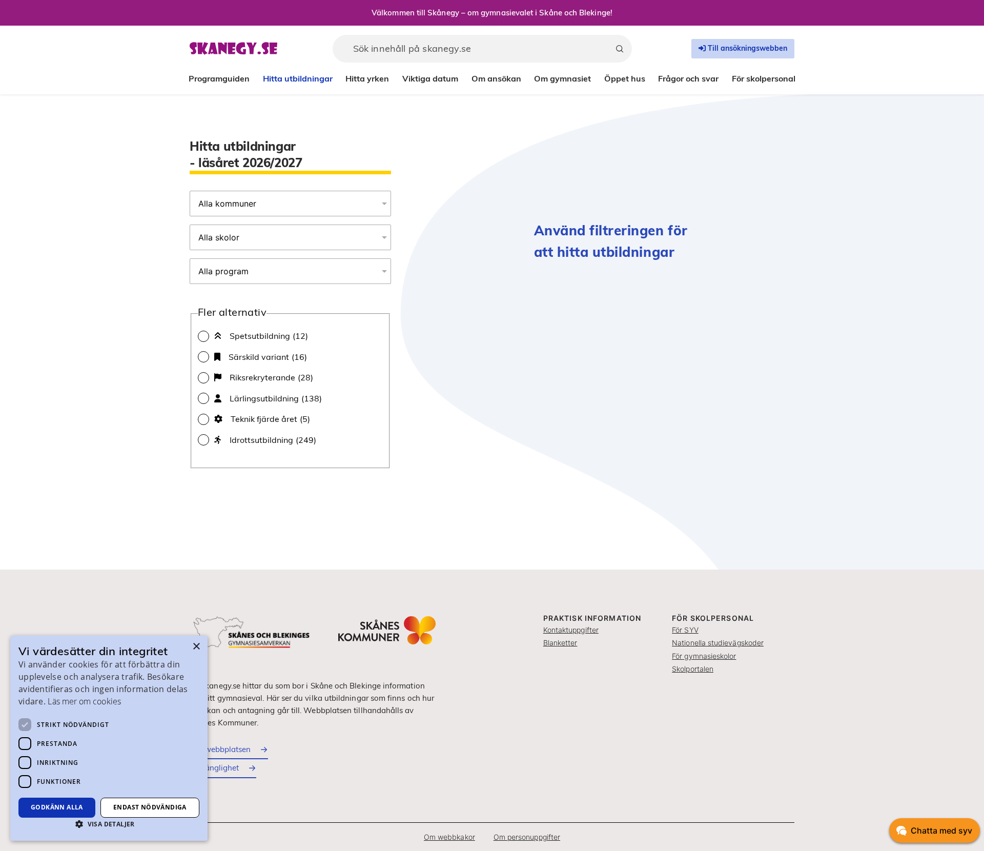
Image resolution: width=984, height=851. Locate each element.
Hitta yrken (367, 78)
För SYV (685, 629)
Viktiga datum (430, 78)
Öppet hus (624, 78)
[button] (108, 824)
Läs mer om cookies (84, 701)
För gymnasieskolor (704, 656)
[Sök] (619, 49)
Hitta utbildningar (298, 78)
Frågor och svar (688, 78)
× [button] (196, 647)
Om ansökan (496, 78)
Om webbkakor (449, 837)
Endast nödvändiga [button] (150, 807)
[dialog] (109, 738)
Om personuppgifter (527, 837)
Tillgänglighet (214, 768)
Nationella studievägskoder (718, 642)
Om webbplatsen (220, 749)
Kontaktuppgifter (571, 629)
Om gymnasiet (562, 78)
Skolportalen (692, 668)
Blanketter (560, 642)
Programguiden (219, 78)
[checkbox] (290, 336)
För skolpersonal (763, 78)
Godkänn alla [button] (57, 807)
